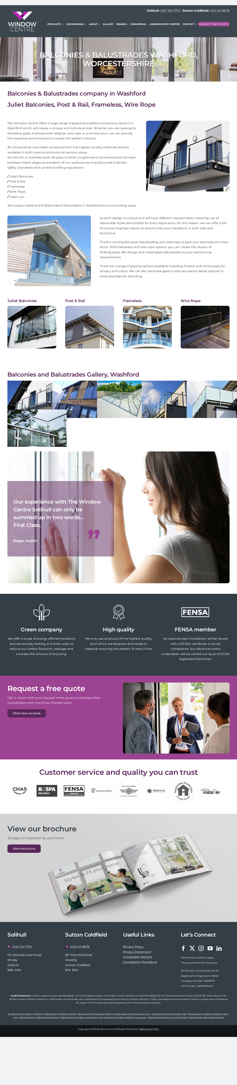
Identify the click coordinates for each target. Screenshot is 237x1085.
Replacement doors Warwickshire (206, 1017)
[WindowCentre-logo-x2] (22, 13)
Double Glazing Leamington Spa (169, 1014)
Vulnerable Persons (137, 957)
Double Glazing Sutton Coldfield (25, 1014)
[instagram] (201, 948)
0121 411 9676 (220, 10)
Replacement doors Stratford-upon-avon (125, 1017)
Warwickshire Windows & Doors (94, 1014)
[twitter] (192, 948)
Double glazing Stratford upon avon (131, 1014)
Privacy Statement (137, 952)
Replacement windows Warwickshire (39, 1017)
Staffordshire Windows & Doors (60, 1014)
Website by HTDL (149, 1029)
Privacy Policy (133, 947)
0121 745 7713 (170, 10)
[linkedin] (219, 948)
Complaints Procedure (140, 962)
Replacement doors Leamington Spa (167, 1017)
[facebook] (183, 948)
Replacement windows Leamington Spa (82, 1017)
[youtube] (210, 948)
